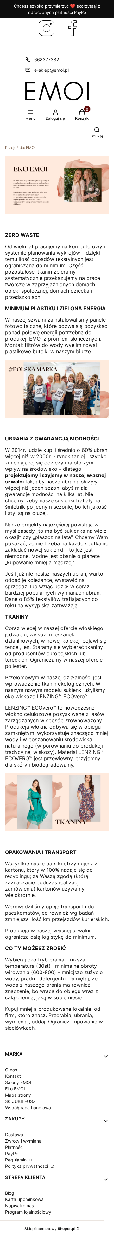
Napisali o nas (19, 1205)
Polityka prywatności (27, 1166)
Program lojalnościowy (28, 1212)
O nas (11, 1069)
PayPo (11, 1153)
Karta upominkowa (24, 1199)
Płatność (14, 1147)
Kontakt (13, 1076)
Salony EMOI (18, 1082)
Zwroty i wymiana (23, 1140)
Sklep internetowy (49, 1228)
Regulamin (16, 1159)
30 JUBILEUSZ (20, 1101)
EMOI (20, 147)
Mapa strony (18, 1095)
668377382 (46, 59)
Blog (9, 1193)
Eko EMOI (15, 1088)
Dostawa (14, 1134)
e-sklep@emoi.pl (51, 70)
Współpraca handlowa (28, 1107)
